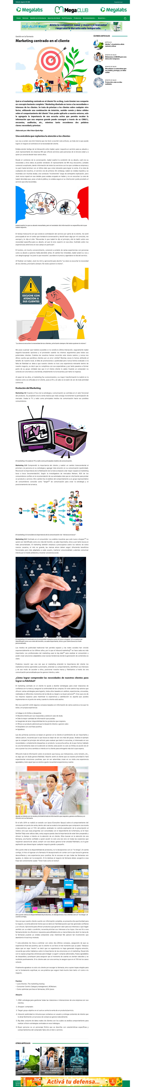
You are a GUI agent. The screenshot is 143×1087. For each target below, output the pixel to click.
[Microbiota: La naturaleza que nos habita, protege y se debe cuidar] (76, 1061)
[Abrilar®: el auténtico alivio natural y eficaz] (28, 1061)
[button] (125, 18)
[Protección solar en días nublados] (98, 82)
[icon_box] (118, 1)
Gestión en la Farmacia (24, 36)
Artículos (27, 1068)
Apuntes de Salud (51, 1068)
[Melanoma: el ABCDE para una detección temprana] (52, 1061)
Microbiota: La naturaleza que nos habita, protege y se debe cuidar (76, 1071)
